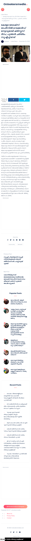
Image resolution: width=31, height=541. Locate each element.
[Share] (13, 100)
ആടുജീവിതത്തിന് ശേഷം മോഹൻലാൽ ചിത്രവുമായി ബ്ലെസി (19, 353)
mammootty (12, 244)
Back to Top (16, 536)
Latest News (14, 41)
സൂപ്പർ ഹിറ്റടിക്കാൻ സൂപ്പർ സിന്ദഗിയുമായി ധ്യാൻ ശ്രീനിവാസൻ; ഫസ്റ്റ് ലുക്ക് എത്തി (13, 260)
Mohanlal (20, 244)
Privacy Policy (11, 516)
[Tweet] (24, 100)
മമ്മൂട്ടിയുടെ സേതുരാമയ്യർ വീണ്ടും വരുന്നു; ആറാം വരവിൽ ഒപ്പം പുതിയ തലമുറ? (18, 342)
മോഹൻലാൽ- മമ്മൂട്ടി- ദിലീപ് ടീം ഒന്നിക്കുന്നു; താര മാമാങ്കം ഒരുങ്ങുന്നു (19, 302)
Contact (9, 518)
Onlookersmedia (15, 4)
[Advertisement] (15, 80)
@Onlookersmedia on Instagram (15, 506)
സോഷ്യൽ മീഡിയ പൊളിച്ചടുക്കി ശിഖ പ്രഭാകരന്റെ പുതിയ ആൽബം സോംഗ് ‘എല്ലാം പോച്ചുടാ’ (15, 406)
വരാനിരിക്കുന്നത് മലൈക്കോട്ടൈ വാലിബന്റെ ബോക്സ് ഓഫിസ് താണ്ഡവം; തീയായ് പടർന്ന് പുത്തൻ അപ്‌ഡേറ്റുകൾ (14, 279)
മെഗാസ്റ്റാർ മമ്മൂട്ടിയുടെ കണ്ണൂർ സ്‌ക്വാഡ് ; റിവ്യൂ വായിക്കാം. (19, 371)
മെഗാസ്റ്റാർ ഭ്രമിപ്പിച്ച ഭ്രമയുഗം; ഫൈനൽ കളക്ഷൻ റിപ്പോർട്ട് (17, 362)
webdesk (6, 41)
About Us (9, 513)
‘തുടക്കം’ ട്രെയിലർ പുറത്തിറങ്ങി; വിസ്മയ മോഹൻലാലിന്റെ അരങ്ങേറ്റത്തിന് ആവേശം (15, 456)
